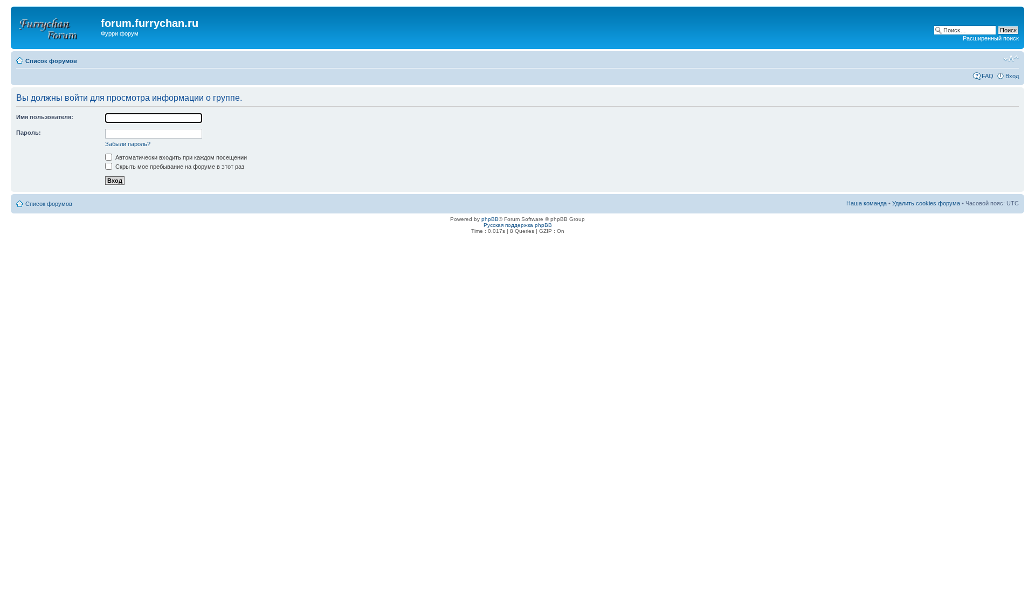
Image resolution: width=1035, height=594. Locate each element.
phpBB (490, 219)
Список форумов (51, 61)
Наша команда (866, 203)
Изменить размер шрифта (1011, 59)
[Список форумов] (57, 26)
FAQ (987, 76)
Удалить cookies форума (926, 203)
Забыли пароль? (127, 144)
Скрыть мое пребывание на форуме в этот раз (179, 166)
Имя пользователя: (44, 117)
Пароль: (28, 132)
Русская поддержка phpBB (518, 225)
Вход (1012, 76)
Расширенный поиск (991, 38)
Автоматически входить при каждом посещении (180, 157)
